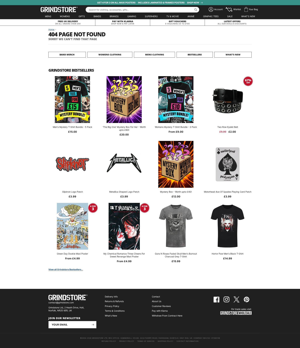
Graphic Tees (211, 16)
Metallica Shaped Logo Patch (124, 191)
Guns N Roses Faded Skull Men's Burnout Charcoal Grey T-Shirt (176, 255)
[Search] (195, 9)
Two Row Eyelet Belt (227, 127)
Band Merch (67, 54)
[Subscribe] (92, 324)
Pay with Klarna (160, 310)
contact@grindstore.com (61, 302)
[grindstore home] (72, 297)
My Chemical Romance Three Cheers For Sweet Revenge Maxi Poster (124, 255)
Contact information (188, 341)
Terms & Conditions (115, 310)
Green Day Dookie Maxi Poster (72, 253)
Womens (65, 16)
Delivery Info (111, 296)
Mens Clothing (154, 54)
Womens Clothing (109, 54)
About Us (156, 301)
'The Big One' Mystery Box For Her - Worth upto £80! (124, 128)
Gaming (131, 16)
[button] (251, 9)
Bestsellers (195, 54)
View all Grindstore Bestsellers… (65, 269)
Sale (229, 16)
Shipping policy (165, 341)
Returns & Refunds (114, 301)
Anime (191, 16)
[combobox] (142, 9)
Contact (156, 296)
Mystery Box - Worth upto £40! (176, 191)
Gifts (82, 16)
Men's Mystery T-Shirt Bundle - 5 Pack (72, 127)
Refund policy (109, 341)
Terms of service (146, 341)
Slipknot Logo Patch (72, 191)
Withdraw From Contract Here (167, 315)
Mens (48, 16)
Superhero (151, 16)
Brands (114, 16)
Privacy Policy (112, 306)
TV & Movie (172, 16)
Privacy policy (126, 341)
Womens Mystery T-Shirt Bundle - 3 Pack (176, 127)
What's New (248, 16)
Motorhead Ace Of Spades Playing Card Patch (227, 191)
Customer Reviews (161, 306)
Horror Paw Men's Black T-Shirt (227, 253)
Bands (97, 16)
